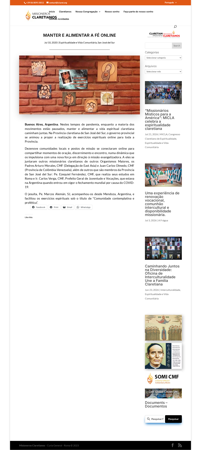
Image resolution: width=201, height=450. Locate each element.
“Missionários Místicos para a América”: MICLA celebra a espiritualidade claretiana (159, 119)
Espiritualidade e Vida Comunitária (78, 42)
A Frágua (163, 220)
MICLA (164, 134)
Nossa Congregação (87, 12)
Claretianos (65, 12)
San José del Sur (106, 42)
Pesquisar (173, 419)
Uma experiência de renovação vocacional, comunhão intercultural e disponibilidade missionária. (162, 204)
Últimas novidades (59, 19)
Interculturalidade (170, 289)
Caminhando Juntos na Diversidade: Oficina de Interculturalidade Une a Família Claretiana (162, 275)
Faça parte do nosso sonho (138, 12)
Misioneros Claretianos (32, 445)
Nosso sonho (112, 12)
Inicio (52, 12)
